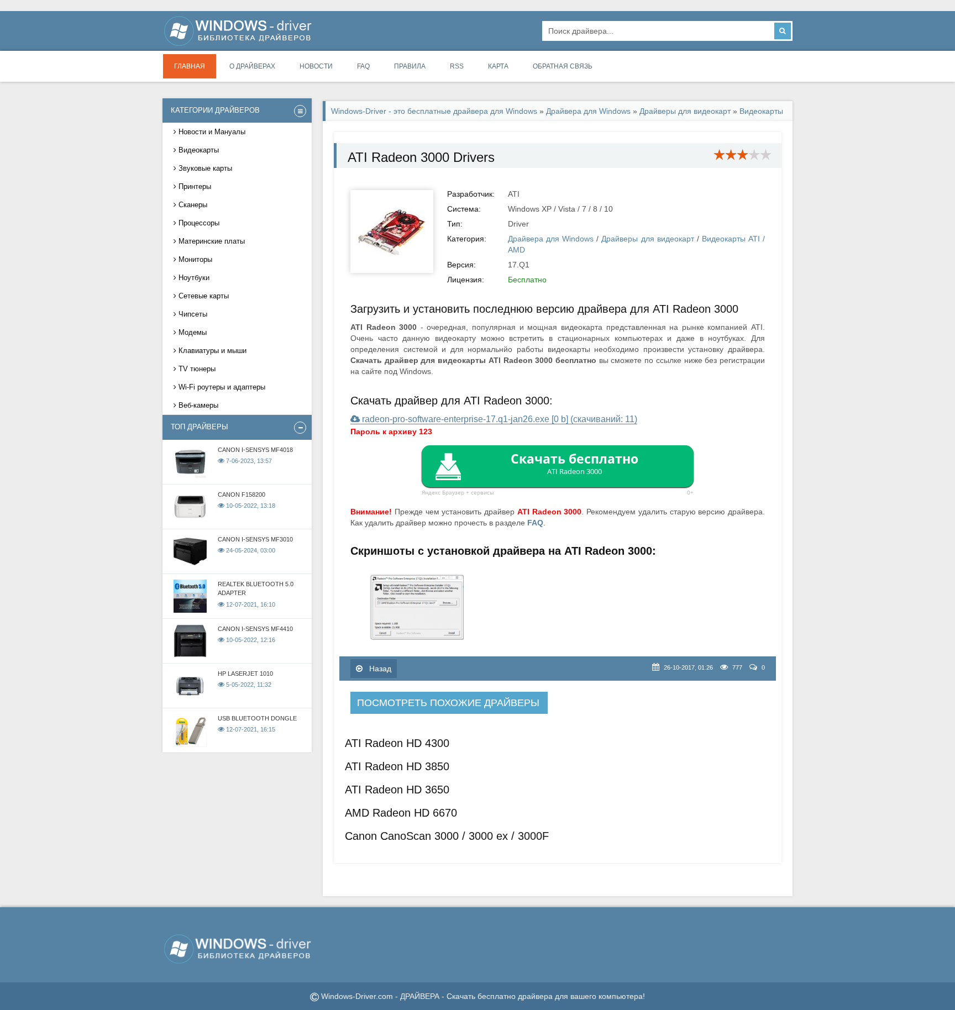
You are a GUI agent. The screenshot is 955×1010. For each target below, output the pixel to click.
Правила (410, 66)
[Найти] (782, 31)
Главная (189, 66)
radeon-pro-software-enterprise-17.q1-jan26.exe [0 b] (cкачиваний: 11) (498, 419)
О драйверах (252, 66)
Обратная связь (562, 66)
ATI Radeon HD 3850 (397, 766)
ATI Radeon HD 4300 (397, 743)
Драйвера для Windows (588, 111)
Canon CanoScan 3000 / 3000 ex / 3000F (447, 836)
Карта (498, 66)
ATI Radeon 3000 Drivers (421, 157)
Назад (379, 668)
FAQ (363, 66)
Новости (316, 66)
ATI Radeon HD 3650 (397, 789)
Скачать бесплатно (574, 463)
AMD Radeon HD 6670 (401, 813)
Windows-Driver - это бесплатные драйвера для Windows (434, 111)
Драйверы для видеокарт (686, 111)
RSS (457, 66)
